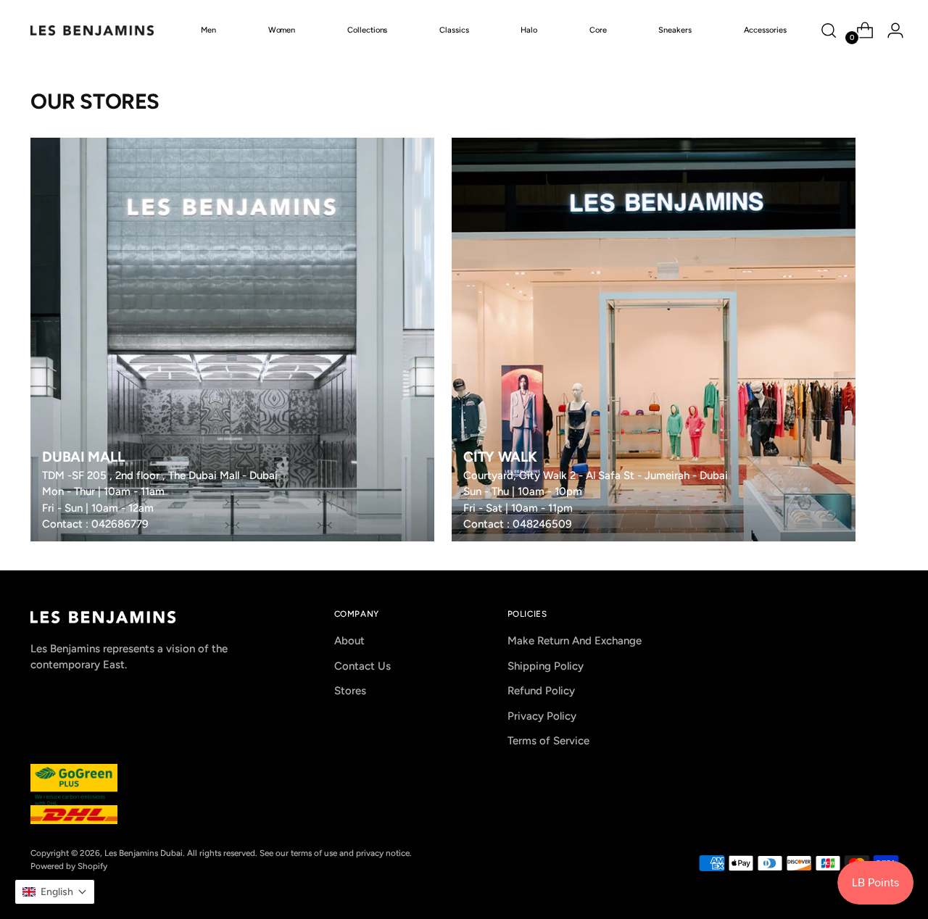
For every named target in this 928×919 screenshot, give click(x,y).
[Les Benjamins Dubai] (92, 30)
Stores (350, 690)
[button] (54, 892)
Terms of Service (548, 740)
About (349, 640)
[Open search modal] (828, 30)
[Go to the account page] (889, 30)
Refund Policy (541, 690)
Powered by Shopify (68, 866)
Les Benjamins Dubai (143, 853)
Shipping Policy (546, 666)
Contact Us (362, 666)
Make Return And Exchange (575, 640)
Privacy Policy (542, 716)
